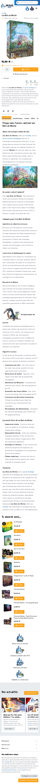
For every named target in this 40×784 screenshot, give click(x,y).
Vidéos (33, 118)
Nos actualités (10, 692)
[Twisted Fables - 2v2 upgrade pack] (7, 608)
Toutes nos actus (31, 693)
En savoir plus (6, 118)
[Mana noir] (7, 5)
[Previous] (2, 710)
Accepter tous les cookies (28, 780)
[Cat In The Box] (7, 554)
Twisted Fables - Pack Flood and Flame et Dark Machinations (25, 617)
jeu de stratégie (30, 87)
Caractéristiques (17, 118)
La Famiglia (18, 522)
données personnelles (9, 770)
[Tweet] (4, 111)
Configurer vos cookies (29, 776)
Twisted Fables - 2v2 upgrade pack (26, 603)
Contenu (26, 118)
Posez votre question (32, 18)
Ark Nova (17, 535)
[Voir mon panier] (32, 8)
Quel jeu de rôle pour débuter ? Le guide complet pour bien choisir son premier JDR (12, 716)
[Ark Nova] (7, 540)
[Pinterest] (13, 111)
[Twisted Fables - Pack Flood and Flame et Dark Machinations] (7, 621)
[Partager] (8, 111)
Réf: (2, 78)
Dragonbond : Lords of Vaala (23, 576)
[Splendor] (7, 567)
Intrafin (4, 13)
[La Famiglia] (7, 527)
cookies (6, 762)
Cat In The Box (19, 549)
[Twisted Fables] (7, 594)
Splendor (17, 562)
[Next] (37, 710)
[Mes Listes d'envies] (27, 8)
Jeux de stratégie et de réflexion (10, 114)
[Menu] (36, 8)
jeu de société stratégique (12, 138)
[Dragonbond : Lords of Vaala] (7, 581)
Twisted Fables (19, 589)
